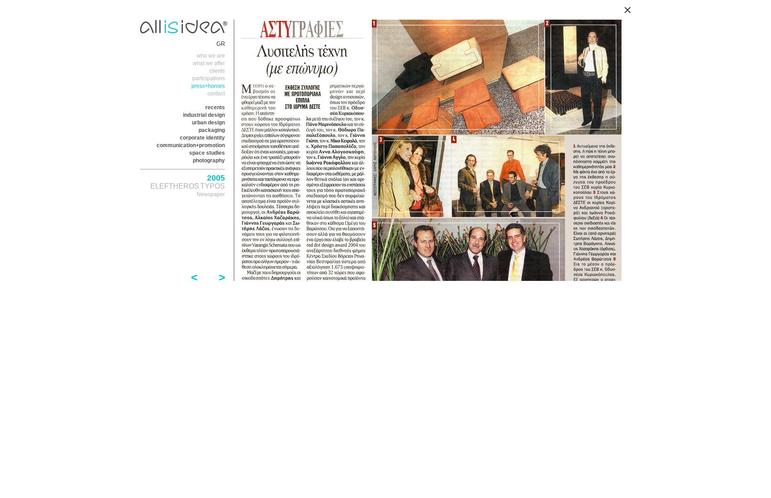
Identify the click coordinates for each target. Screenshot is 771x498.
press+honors (208, 86)
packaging (212, 130)
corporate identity (202, 138)
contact (216, 94)
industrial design (204, 115)
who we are (211, 56)
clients (217, 71)
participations (208, 78)
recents (215, 107)
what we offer (209, 63)
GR (220, 44)
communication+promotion (191, 145)
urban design (208, 122)
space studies (207, 153)
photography (209, 160)
